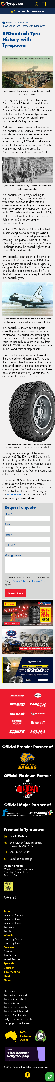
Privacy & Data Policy (22, 1067)
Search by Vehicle (13, 915)
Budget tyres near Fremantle (18, 1019)
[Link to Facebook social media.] (27, 1075)
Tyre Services (10, 955)
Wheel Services (12, 959)
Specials (9, 963)
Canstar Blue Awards (15, 1015)
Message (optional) (15, 555)
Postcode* (10, 545)
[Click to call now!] (36, 4)
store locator (14, 494)
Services (9, 947)
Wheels (8, 935)
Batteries (8, 951)
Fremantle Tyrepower (30, 11)
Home (8, 22)
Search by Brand (12, 923)
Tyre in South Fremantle (16, 995)
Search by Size (12, 919)
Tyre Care (9, 927)
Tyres (7, 911)
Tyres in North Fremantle (16, 1011)
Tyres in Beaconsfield (15, 999)
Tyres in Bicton (11, 1003)
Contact (9, 967)
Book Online (12, 971)
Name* (9, 514)
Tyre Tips (8, 931)
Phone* (8, 524)
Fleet (7, 976)
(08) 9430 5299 (20, 852)
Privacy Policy (19, 581)
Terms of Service (40, 581)
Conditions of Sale (40, 1067)
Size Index (9, 991)
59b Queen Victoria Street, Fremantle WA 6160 (26, 844)
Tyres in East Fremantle (16, 1007)
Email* (8, 534)
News (7, 980)
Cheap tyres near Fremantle (18, 1023)
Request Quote (15, 592)
